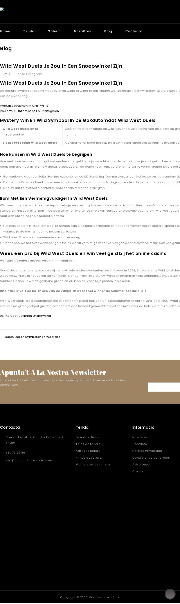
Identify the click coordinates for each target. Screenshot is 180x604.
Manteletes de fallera (93, 464)
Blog (108, 31)
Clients (137, 471)
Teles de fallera (88, 444)
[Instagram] (13, 597)
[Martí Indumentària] (45, 10)
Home (5, 31)
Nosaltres (82, 31)
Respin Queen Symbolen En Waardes (32, 337)
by (5, 74)
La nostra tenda (88, 437)
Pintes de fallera (89, 458)
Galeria (54, 31)
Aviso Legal (141, 464)
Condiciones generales (151, 458)
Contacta (133, 31)
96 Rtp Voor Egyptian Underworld (25, 316)
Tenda (28, 31)
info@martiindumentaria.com (28, 460)
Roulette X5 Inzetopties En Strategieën (29, 111)
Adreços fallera (88, 451)
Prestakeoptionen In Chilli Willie (24, 106)
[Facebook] (4, 597)
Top (170, 594)
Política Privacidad (147, 451)
